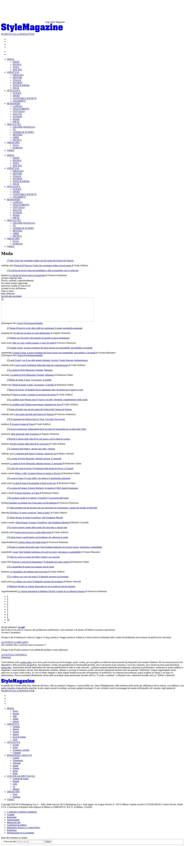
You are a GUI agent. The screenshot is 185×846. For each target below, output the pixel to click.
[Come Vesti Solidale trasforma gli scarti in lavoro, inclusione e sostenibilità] (54, 547)
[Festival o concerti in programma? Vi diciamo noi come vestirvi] (33, 557)
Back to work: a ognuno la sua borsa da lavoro (34, 394)
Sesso (15, 771)
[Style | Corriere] (32, 31)
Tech (15, 739)
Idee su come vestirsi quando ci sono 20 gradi (34, 343)
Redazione (12, 817)
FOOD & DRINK (21, 85)
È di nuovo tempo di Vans (22, 424)
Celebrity (17, 752)
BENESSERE (13, 103)
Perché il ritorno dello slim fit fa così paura (29, 444)
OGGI (16, 145)
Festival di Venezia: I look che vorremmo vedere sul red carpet (43, 265)
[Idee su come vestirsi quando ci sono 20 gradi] (38, 338)
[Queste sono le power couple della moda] (37, 527)
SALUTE (17, 114)
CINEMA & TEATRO (23, 132)
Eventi (16, 745)
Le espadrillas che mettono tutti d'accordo (29, 571)
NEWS (16, 62)
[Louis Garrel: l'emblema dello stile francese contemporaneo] (47, 360)
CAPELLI (17, 106)
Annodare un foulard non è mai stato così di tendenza (32, 503)
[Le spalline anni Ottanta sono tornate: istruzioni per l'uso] (47, 399)
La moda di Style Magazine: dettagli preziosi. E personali (36, 463)
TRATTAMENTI (21, 108)
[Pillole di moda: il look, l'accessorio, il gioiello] (29, 380)
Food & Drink (19, 737)
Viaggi (16, 732)
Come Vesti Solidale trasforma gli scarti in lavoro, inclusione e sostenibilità (46, 552)
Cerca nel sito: (10, 841)
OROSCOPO (13, 142)
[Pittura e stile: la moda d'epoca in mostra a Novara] (40, 468)
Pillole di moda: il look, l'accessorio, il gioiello (33, 385)
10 (8, 619)
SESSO (16, 119)
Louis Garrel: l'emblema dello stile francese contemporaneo (41, 365)
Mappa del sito (13, 822)
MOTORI (17, 77)
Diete (15, 773)
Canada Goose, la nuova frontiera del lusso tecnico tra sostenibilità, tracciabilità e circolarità (54, 352)
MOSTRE (17, 135)
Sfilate (15, 719)
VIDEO (10, 150)
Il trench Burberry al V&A (27, 493)
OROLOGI (18, 75)
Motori (16, 729)
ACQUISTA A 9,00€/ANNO (14, 642)
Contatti (10, 814)
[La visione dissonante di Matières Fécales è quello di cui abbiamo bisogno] (41, 586)
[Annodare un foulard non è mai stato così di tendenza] (38, 498)
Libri (15, 784)
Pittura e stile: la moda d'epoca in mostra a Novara (38, 473)
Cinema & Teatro (20, 778)
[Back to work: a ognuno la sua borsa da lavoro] (45, 390)
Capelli (16, 758)
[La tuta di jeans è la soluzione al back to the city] (38, 478)
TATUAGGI (19, 111)
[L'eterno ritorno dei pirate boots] (37, 537)
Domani (16, 797)
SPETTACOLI (14, 124)
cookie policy (26, 662)
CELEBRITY (19, 101)
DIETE (16, 121)
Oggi (15, 794)
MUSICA (17, 140)
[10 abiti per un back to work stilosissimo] (44, 328)
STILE (16, 67)
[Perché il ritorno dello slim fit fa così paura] (38, 439)
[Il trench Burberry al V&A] (42, 488)
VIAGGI (17, 80)
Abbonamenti (13, 820)
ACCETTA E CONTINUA (14, 654)
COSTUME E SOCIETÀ (25, 98)
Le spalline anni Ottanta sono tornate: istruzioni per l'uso (36, 404)
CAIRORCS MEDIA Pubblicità (22, 812)
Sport (15, 747)
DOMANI (17, 148)
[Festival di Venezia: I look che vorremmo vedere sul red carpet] (40, 260)
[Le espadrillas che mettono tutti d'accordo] (30, 567)
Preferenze (6, 657)
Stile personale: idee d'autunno (25, 434)
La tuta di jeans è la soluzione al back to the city (35, 483)
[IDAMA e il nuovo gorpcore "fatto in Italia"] (52, 508)
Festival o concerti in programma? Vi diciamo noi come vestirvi (41, 562)
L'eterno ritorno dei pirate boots (32, 542)
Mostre (16, 781)
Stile (15, 716)
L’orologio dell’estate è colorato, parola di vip (35, 453)
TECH (16, 88)
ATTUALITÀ (13, 90)
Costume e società (21, 750)
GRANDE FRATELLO (24, 127)
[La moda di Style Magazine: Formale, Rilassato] (29, 370)
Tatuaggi (17, 763)
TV (14, 129)
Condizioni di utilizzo (17, 825)
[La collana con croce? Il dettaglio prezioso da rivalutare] (38, 576)
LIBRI (16, 137)
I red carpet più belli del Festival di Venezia (34, 414)
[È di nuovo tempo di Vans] (36, 419)
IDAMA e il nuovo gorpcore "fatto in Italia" (30, 512)
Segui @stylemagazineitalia (30, 323)
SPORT (16, 95)
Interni (16, 721)
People (16, 713)
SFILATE (17, 69)
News (15, 711)
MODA (10, 59)
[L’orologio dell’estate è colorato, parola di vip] (31, 449)
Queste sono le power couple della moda (33, 532)
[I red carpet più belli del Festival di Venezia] (39, 409)
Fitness (16, 768)
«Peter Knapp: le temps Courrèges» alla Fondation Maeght (42, 522)
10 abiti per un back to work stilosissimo (32, 333)
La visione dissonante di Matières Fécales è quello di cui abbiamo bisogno (51, 591)
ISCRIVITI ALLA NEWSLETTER (17, 34)
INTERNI (17, 82)
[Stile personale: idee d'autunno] (46, 429)
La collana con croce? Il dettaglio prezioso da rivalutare (38, 581)
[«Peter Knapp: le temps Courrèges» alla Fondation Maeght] (35, 517)
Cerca (48, 842)
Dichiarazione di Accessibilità (20, 833)
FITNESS (17, 116)
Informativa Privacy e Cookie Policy (23, 827)
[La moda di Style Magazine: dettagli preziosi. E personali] (34, 458)
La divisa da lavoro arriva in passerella (27, 275)
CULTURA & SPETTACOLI (21, 776)
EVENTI (17, 93)
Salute (15, 765)
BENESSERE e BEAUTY (19, 755)
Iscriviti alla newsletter (11, 296)
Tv (14, 786)
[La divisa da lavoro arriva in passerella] (42, 270)
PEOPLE (17, 64)
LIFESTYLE (13, 72)
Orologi (16, 726)
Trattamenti (18, 760)
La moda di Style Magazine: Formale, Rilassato (32, 375)
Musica (16, 789)
